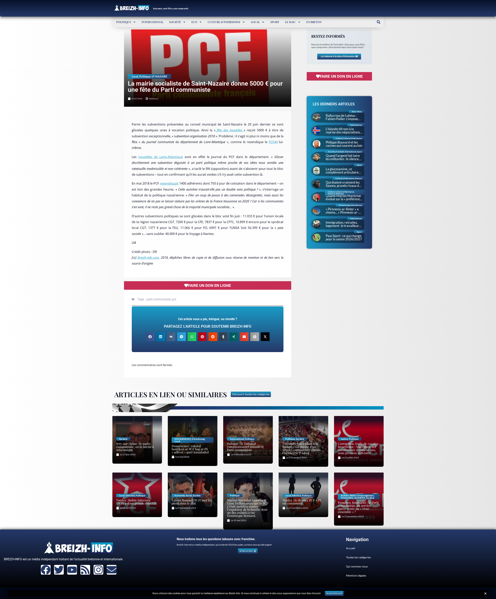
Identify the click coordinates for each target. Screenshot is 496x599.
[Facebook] (46, 570)
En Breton (314, 22)
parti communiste (158, 299)
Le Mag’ (290, 22)
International (152, 22)
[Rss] (85, 570)
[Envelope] (111, 570)
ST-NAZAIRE (159, 76)
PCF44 (273, 142)
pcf (174, 299)
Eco (194, 22)
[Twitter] (59, 570)
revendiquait (169, 183)
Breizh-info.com (148, 257)
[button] (378, 22)
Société (175, 22)
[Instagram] (98, 570)
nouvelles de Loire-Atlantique (160, 157)
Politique (123, 22)
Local (255, 22)
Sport (274, 22)
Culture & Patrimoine (224, 22)
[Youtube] (72, 570)
